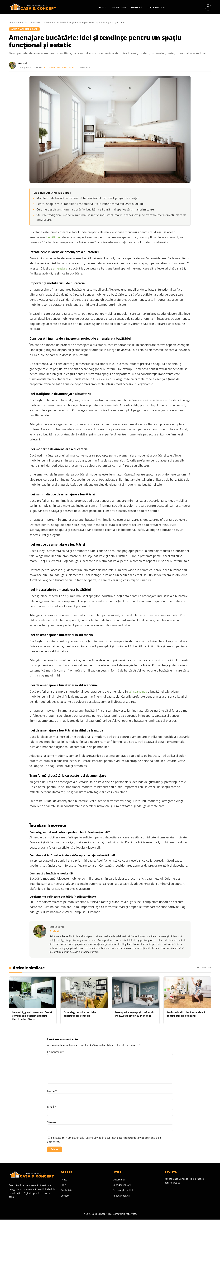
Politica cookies (121, 1195)
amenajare (60, 268)
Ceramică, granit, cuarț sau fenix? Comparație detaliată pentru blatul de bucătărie (32, 1016)
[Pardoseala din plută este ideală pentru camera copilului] (187, 992)
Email (51, 1106)
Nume (52, 1091)
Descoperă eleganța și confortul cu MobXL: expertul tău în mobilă (135, 1014)
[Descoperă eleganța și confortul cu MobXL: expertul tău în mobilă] (135, 992)
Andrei (22, 63)
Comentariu (55, 1052)
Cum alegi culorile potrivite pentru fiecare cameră (79, 1014)
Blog (63, 1184)
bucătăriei (53, 237)
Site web (52, 1122)
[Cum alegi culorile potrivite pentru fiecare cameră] (84, 992)
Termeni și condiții (123, 1190)
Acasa (102, 7)
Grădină (136, 7)
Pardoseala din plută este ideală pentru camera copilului (186, 1014)
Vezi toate (203, 967)
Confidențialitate (122, 1184)
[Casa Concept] (33, 7)
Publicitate (66, 1190)
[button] (208, 7)
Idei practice (156, 7)
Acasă (12, 22)
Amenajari (119, 7)
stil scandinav (138, 691)
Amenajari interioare (29, 22)
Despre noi (119, 1179)
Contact (65, 1195)
